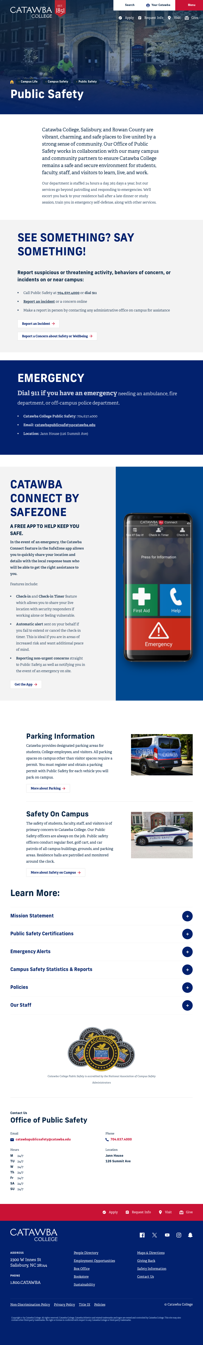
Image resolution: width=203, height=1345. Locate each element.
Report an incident (39, 301)
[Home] (11, 82)
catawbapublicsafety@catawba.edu (65, 425)
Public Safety (88, 81)
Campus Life (29, 81)
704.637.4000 (68, 292)
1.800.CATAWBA (25, 1282)
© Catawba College (178, 1304)
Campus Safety (58, 81)
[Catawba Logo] (34, 1235)
